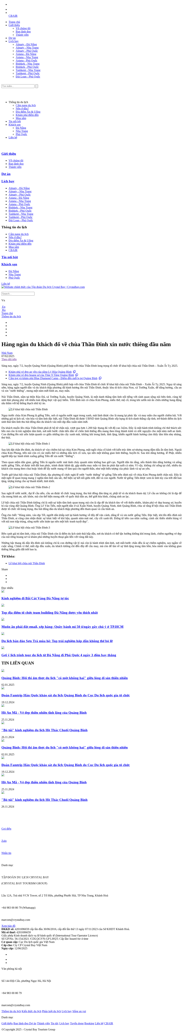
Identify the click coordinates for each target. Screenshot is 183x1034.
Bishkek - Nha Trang (27, 63)
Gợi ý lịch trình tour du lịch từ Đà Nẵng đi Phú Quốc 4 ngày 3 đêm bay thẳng (58, 655)
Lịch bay (14, 41)
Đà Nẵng (21, 127)
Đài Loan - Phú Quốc (28, 76)
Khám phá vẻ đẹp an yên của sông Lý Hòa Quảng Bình (40, 371)
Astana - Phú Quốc (26, 60)
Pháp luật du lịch (51, 1011)
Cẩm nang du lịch (26, 105)
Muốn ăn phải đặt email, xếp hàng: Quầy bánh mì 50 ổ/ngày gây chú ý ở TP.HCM (62, 627)
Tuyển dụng (77, 1023)
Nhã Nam (7, 352)
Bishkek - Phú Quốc (27, 66)
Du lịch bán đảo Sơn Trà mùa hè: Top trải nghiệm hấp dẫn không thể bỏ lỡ (57, 641)
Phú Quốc (21, 134)
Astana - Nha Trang (27, 57)
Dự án (12, 37)
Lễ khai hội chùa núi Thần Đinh (27, 563)
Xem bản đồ (8, 925)
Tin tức (55, 1023)
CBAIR (13, 15)
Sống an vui (79, 1011)
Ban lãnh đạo (23, 31)
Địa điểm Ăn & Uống (28, 111)
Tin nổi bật (15, 121)
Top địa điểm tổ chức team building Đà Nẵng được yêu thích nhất (49, 612)
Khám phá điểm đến (27, 114)
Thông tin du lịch (11, 316)
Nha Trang (22, 131)
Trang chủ (14, 21)
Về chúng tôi (23, 28)
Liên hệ (13, 137)
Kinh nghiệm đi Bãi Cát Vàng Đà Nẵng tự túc (35, 598)
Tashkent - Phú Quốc (28, 73)
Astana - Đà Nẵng (26, 54)
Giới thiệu (14, 25)
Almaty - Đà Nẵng (26, 44)
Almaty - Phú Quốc (27, 50)
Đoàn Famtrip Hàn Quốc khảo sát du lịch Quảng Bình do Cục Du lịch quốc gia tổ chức (65, 695)
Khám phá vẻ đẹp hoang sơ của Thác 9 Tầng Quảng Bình (41, 375)
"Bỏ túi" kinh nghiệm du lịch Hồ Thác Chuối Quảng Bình (44, 730)
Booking (89, 1023)
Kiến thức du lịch (31, 1011)
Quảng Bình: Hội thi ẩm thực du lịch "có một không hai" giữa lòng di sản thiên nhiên (64, 678)
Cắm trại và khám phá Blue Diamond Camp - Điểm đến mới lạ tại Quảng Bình (53, 378)
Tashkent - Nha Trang (28, 70)
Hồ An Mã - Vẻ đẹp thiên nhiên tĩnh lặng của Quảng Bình (44, 712)
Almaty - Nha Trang (27, 47)
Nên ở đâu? (22, 108)
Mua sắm (21, 118)
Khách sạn (15, 124)
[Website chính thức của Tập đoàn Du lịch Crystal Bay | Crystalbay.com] (43, 286)
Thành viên (22, 34)
